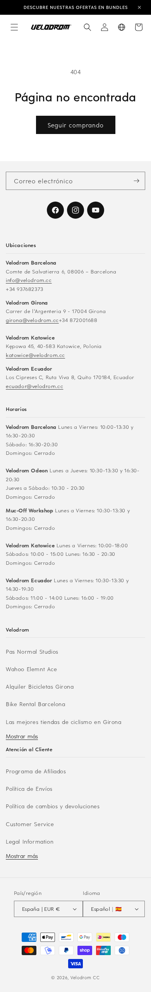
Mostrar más (22, 736)
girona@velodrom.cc (32, 320)
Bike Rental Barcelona (35, 704)
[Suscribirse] (136, 181)
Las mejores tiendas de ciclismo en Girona (64, 722)
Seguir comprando (76, 125)
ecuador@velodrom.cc (34, 386)
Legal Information (29, 841)
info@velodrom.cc (29, 280)
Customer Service (30, 824)
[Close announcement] (139, 7)
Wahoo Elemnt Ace (31, 669)
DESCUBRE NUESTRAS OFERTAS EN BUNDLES (76, 7)
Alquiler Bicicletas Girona (40, 686)
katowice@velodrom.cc (35, 355)
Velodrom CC (85, 977)
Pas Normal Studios (32, 651)
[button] (14, 27)
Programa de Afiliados (36, 771)
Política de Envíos (29, 788)
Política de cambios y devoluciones (53, 806)
